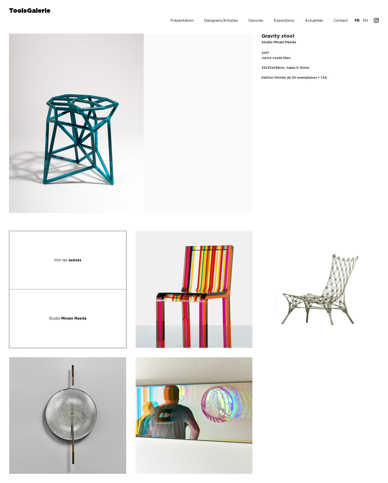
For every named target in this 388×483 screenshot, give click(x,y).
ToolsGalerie (30, 11)
